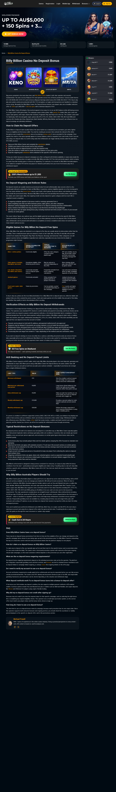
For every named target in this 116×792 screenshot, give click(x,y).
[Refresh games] (42, 92)
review (44, 565)
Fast (63, 286)
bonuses (48, 562)
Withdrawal (76, 4)
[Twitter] (18, 627)
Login (58, 4)
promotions (26, 134)
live (59, 112)
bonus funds (27, 191)
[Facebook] (15, 627)
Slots (9, 252)
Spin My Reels (70, 348)
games (55, 112)
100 (27, 106)
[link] (99, 62)
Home (3, 53)
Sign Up (108, 3)
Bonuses (85, 4)
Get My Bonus (70, 174)
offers (33, 420)
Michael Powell (19, 619)
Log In (98, 3)
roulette (19, 262)
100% (13, 106)
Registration (50, 4)
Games (41, 4)
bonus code (47, 134)
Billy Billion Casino (40, 95)
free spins (32, 106)
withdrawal (26, 152)
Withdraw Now (70, 519)
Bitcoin (11, 589)
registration (41, 144)
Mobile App (66, 4)
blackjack (11, 264)
